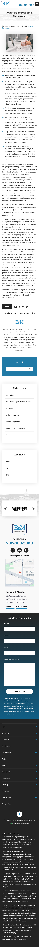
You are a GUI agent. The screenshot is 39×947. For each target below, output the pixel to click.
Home (4, 727)
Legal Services (7, 753)
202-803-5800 (19, 543)
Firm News (9, 408)
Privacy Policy (7, 804)
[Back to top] (19, 812)
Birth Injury (10, 395)
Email (6, 648)
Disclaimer (5, 791)
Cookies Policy (7, 798)
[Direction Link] (19, 560)
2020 (8, 475)
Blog (3, 765)
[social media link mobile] (13, 550)
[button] (5, 508)
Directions (10, 607)
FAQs (4, 759)
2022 (8, 462)
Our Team (5, 740)
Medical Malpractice (13, 422)
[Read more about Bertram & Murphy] (19, 318)
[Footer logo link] (19, 524)
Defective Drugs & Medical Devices (19, 402)
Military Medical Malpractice (16, 428)
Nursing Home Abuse (13, 435)
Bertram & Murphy (24, 313)
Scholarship (6, 772)
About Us (5, 733)
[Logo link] (6, 4)
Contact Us (6, 778)
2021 (7, 468)
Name (6, 623)
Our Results (6, 746)
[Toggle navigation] (37, 4)
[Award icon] (19, 506)
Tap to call (26, 4)
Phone (7, 636)
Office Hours (21, 607)
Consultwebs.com (23, 823)
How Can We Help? (12, 660)
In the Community (12, 415)
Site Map (5, 785)
